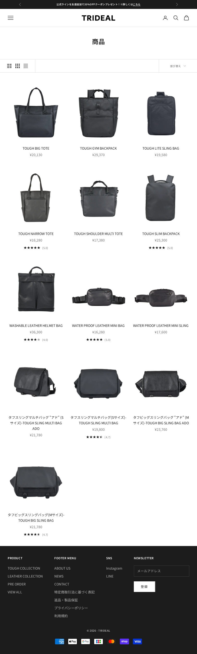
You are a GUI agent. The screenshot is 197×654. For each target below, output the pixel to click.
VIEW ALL (15, 592)
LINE (109, 576)
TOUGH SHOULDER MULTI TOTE (98, 233)
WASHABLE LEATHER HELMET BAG (36, 325)
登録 (144, 586)
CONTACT (61, 584)
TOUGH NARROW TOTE (36, 233)
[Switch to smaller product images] (17, 65)
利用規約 (61, 615)
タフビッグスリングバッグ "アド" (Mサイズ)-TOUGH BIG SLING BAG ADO (161, 420)
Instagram (114, 568)
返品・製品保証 (66, 599)
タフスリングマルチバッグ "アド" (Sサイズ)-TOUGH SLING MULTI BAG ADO (35, 423)
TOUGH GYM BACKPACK (98, 148)
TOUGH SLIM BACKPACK (161, 233)
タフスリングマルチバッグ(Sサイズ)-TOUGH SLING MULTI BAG (98, 420)
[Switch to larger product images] (9, 65)
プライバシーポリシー (71, 607)
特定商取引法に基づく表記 (74, 592)
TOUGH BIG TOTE (36, 148)
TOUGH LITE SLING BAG (160, 148)
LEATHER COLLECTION (25, 576)
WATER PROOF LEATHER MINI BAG (98, 325)
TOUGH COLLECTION (24, 568)
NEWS (58, 576)
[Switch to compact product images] (26, 65)
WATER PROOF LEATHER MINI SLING (161, 325)
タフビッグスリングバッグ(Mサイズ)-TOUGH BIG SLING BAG (36, 517)
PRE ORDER (17, 584)
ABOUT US (62, 568)
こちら (137, 4)
